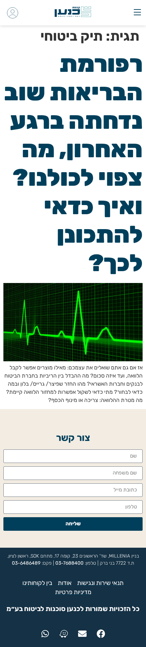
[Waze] (63, 633)
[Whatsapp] (45, 633)
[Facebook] (101, 633)
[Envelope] (82, 633)
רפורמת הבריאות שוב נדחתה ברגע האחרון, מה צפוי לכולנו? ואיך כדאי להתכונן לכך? (73, 163)
